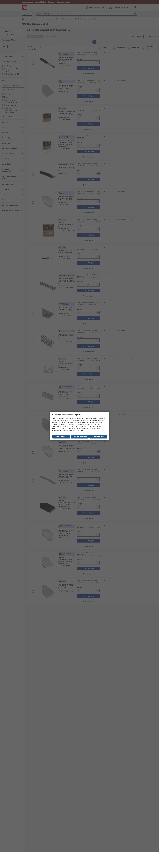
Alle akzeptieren (98, 437)
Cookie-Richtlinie (78, 430)
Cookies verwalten (80, 437)
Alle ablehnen (61, 437)
